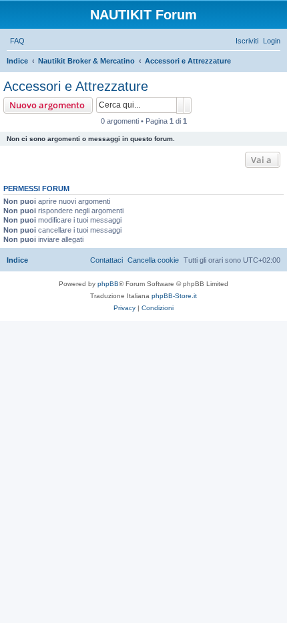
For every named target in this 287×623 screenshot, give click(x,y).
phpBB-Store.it (174, 295)
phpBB (108, 283)
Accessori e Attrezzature (75, 86)
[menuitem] (17, 41)
